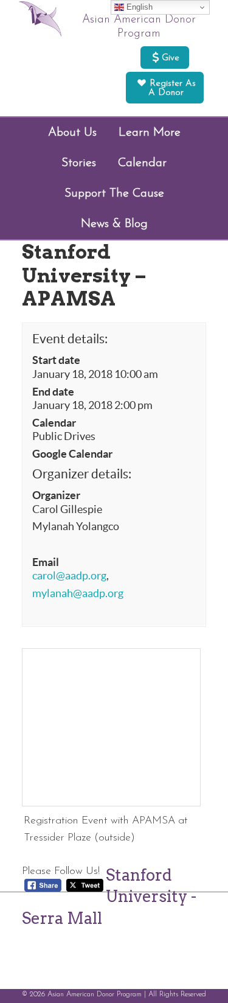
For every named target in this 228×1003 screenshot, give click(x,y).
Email (45, 562)
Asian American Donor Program (139, 27)
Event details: (70, 339)
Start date (56, 360)
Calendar (54, 423)
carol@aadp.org (69, 576)
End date (53, 392)
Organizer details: (81, 474)
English (138, 7)
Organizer (56, 495)
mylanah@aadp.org (77, 593)
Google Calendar (72, 454)
